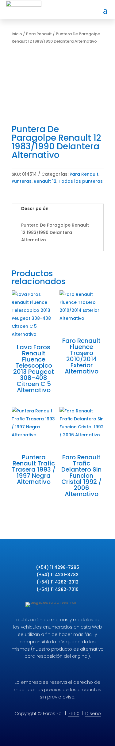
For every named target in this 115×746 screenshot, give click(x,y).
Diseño (93, 713)
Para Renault (39, 34)
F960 (73, 713)
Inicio (17, 34)
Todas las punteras (81, 181)
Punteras (22, 181)
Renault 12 (45, 181)
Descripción (34, 208)
